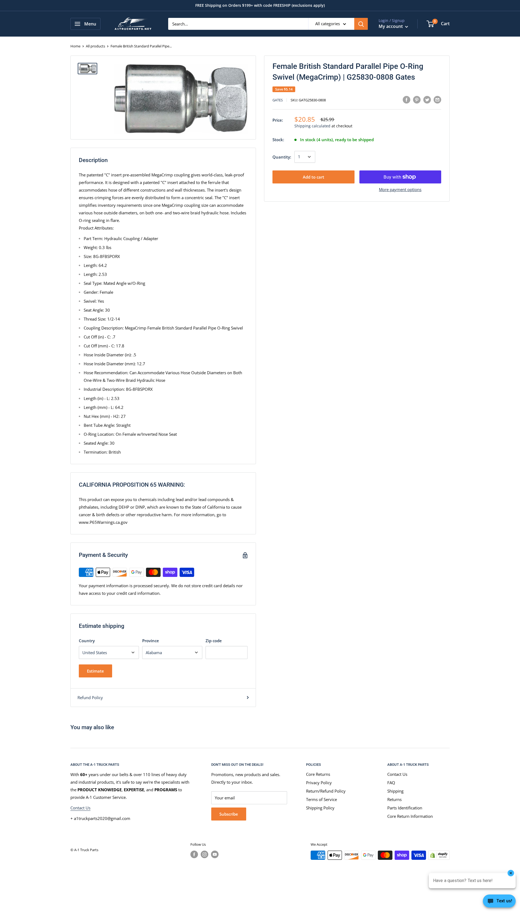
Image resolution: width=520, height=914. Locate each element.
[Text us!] (499, 902)
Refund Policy (90, 697)
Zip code (214, 640)
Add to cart (313, 177)
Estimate (95, 671)
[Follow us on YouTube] (215, 854)
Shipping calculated (312, 126)
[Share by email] (437, 99)
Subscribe (228, 814)
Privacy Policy (319, 782)
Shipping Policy (320, 807)
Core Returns (318, 774)
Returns (394, 799)
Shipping (395, 791)
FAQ (391, 782)
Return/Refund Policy (326, 791)
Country (87, 640)
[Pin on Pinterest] (417, 99)
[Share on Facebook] (406, 99)
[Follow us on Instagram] (204, 854)
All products (95, 46)
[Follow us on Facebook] (194, 854)
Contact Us (80, 807)
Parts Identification (404, 807)
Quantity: (281, 157)
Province (150, 640)
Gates (277, 100)
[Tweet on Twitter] (427, 99)
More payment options (400, 189)
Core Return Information (410, 816)
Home (75, 46)
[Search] (361, 24)
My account (391, 26)
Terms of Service (321, 799)
